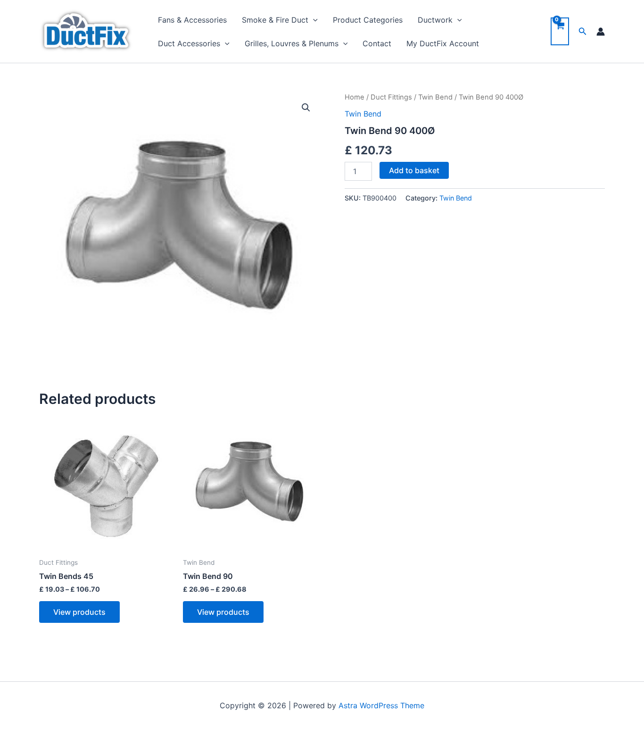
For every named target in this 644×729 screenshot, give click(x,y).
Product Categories (368, 20)
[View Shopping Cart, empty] (560, 31)
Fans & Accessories (192, 20)
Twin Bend (435, 97)
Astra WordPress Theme (381, 705)
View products (79, 612)
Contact (377, 43)
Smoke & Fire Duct (275, 20)
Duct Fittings (391, 97)
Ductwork (435, 20)
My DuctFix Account (442, 43)
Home (354, 97)
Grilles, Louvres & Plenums (292, 43)
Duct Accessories (189, 43)
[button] (305, 107)
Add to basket (414, 170)
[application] (313, 20)
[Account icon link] (600, 31)
